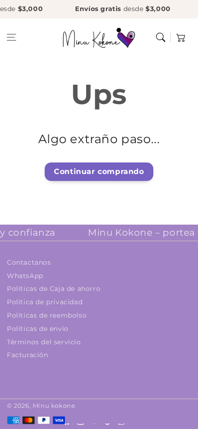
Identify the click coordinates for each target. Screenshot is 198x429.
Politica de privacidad (44, 302)
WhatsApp (25, 276)
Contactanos (29, 262)
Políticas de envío (38, 329)
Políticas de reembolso (47, 315)
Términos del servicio (44, 342)
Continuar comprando (99, 171)
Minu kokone (54, 405)
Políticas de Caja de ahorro (53, 288)
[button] (11, 37)
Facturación (27, 355)
